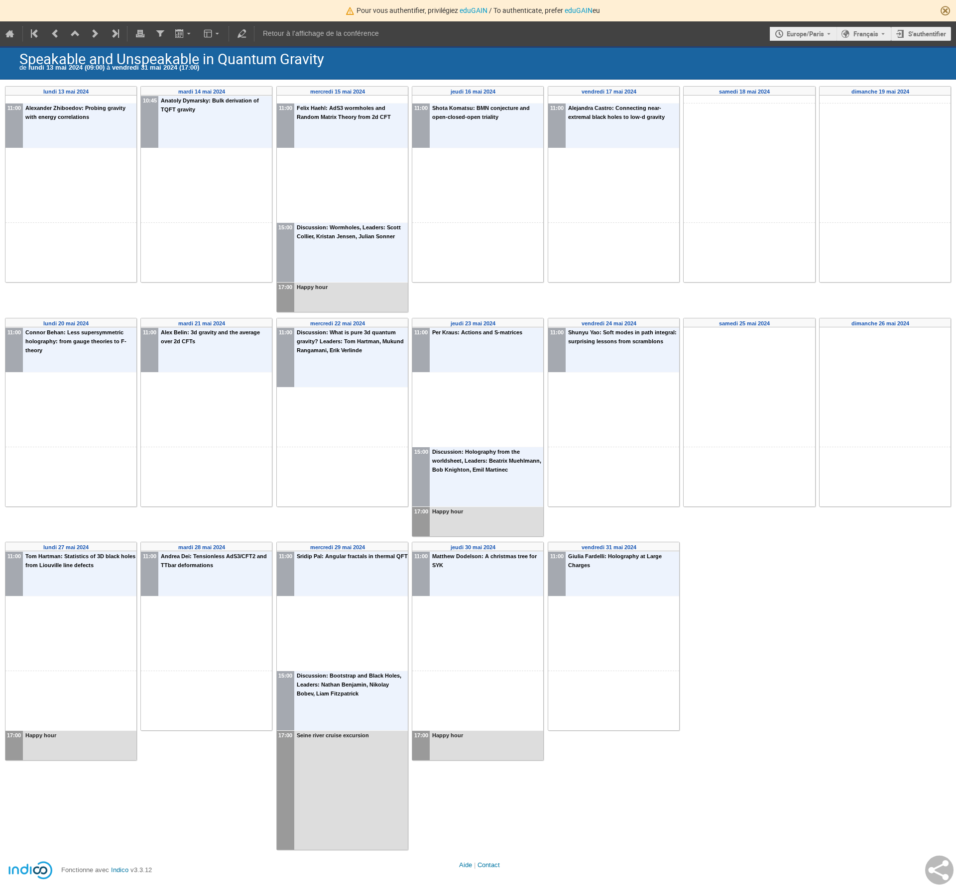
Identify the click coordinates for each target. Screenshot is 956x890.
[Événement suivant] (95, 33)
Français (865, 33)
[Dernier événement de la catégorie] (114, 33)
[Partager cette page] (939, 870)
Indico (119, 870)
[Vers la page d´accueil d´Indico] (10, 33)
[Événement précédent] (55, 33)
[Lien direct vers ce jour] (95, 92)
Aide (465, 865)
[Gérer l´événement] (241, 33)
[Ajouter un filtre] (160, 33)
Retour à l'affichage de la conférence (321, 33)
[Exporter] (184, 33)
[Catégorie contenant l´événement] (75, 33)
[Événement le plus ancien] (35, 33)
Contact (489, 865)
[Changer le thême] (212, 33)
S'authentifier (927, 33)
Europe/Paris (805, 33)
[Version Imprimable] (140, 33)
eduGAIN (473, 10)
